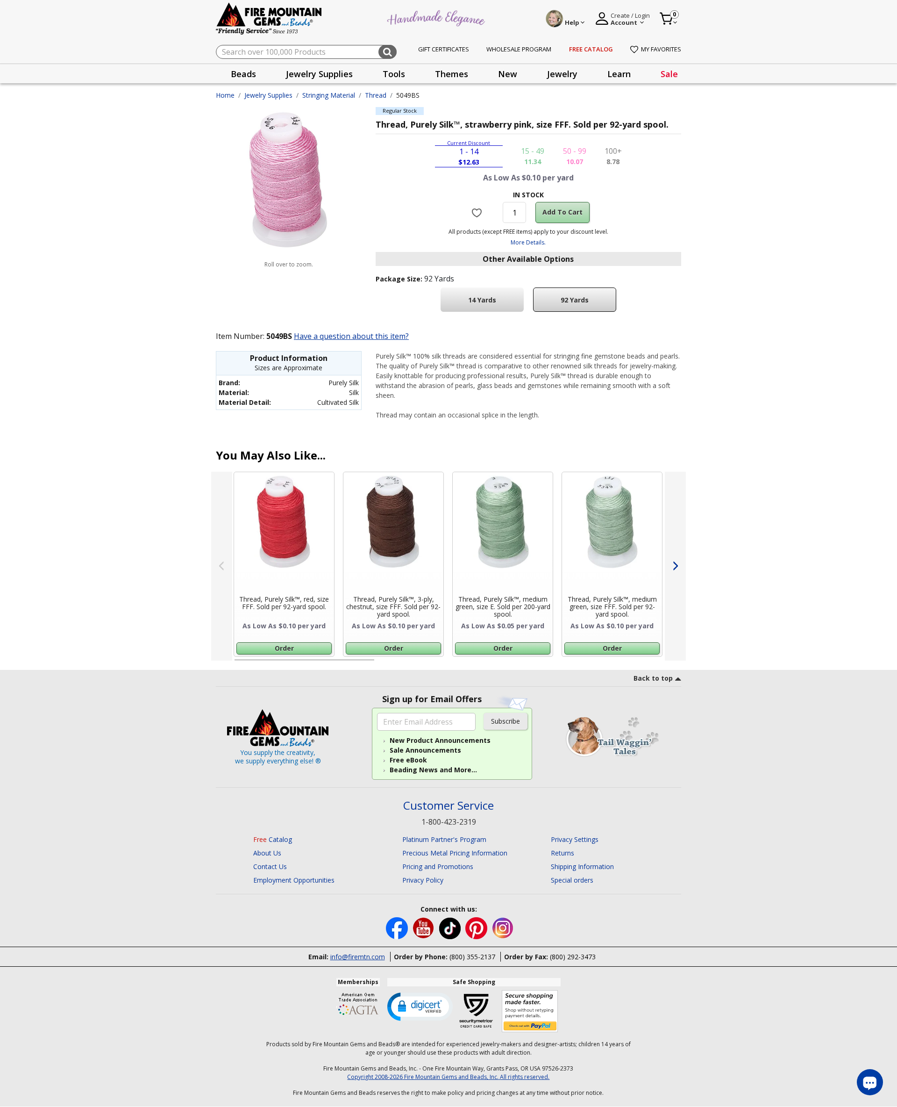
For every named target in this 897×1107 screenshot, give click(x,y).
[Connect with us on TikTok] (451, 927)
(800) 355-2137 (472, 956)
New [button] (507, 73)
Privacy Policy (422, 880)
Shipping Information (582, 866)
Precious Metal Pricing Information (454, 852)
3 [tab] (527, 664)
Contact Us (270, 866)
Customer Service (448, 805)
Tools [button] (394, 73)
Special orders (572, 880)
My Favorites (661, 49)
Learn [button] (619, 73)
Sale (669, 73)
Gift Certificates (443, 49)
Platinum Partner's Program (444, 839)
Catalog (272, 839)
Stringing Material (328, 95)
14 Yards (482, 299)
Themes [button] (451, 73)
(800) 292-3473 (573, 956)
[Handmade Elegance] (437, 17)
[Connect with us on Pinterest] (477, 927)
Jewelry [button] (562, 73)
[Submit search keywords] (387, 52)
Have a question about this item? (351, 336)
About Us (267, 852)
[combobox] (306, 52)
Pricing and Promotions (437, 866)
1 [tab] (239, 664)
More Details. (528, 242)
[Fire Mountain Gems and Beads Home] (269, 18)
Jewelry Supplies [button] (319, 73)
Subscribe (505, 721)
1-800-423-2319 (448, 822)
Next (675, 566)
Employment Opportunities (294, 880)
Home (225, 95)
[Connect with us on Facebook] (398, 927)
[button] (420, 1006)
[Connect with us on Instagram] (503, 927)
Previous (221, 566)
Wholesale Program (518, 49)
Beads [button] (243, 73)
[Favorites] (478, 212)
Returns (562, 852)
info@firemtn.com (357, 956)
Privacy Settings (574, 839)
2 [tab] (383, 664)
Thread (375, 95)
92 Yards (575, 299)
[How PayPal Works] (530, 1011)
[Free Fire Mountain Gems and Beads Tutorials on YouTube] (424, 927)
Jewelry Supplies (268, 95)
